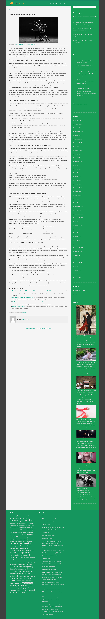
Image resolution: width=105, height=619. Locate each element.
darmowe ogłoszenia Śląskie (22, 520)
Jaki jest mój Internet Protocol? (83, 419)
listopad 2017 (78, 244)
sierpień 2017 (78, 255)
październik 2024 (79, 139)
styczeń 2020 (78, 210)
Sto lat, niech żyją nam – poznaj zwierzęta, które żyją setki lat (28, 301)
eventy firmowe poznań (28, 525)
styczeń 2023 (78, 176)
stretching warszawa (81, 68)
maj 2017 (77, 266)
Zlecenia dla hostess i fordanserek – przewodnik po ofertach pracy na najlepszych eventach (85, 60)
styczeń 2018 (78, 236)
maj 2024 (77, 146)
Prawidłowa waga (22, 573)
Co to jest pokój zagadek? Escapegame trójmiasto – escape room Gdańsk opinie (33, 290)
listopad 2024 (78, 135)
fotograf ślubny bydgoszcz (25, 527)
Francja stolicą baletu (47, 538)
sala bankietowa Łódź (18, 578)
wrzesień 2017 (78, 251)
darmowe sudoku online (17, 523)
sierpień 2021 (78, 191)
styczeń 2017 (78, 277)
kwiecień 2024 (78, 150)
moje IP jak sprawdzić (20, 552)
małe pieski (20, 548)
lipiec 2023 (77, 157)
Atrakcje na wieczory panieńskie (50, 555)
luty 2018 (77, 232)
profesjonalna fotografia (18, 576)
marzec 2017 (78, 274)
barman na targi (13, 516)
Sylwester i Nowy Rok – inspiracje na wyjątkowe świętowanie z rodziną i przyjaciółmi (51, 599)
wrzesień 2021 (78, 187)
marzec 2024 (78, 154)
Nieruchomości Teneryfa (82, 373)
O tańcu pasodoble (30, 328)
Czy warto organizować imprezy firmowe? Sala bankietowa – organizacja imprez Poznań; (86, 93)
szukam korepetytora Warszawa (25, 580)
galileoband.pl (32, 44)
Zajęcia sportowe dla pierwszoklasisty (85, 362)
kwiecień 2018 (78, 225)
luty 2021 (77, 202)
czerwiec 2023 (78, 161)
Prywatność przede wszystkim (83, 463)
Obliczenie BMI (45, 532)
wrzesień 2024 (78, 142)
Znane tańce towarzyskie (48, 521)
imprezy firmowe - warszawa (24, 532)
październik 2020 (79, 206)
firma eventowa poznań (14, 527)
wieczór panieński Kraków (16, 590)
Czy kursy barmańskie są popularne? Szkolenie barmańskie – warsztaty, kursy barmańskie (52, 592)
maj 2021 (77, 199)
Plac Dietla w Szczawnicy (18, 306)
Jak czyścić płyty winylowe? (48, 566)
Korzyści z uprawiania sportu (44, 328)
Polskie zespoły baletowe (82, 439)
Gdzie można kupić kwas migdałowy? (51, 518)
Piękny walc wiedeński (47, 614)
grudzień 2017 (78, 240)
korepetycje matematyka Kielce (20, 546)
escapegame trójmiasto (17, 525)
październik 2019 (79, 214)
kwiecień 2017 (78, 270)
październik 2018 (79, 217)
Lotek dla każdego (46, 524)
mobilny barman (30, 550)
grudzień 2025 (78, 124)
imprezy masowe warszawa (25, 541)
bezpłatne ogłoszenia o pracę (23, 518)
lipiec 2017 (77, 259)
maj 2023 (77, 165)
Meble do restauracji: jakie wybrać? (85, 65)
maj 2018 (77, 221)
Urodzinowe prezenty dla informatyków (22, 297)
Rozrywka (14, 10)
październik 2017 (79, 247)
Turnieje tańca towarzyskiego (49, 569)
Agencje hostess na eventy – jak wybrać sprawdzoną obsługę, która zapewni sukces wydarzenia (86, 81)
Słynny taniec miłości (81, 335)
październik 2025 (79, 131)
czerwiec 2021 (78, 195)
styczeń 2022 (78, 184)
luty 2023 (77, 172)
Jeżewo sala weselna (20, 543)
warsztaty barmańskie (15, 583)
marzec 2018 (78, 229)
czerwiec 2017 (78, 262)
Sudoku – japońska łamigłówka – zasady (86, 71)
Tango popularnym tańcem (48, 535)
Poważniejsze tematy (80, 290)
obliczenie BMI (19, 557)
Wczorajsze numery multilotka (21, 584)
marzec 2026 (78, 120)
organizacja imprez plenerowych (23, 562)
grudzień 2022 (78, 180)
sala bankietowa (31, 576)
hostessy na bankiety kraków (18, 530)
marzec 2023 (78, 169)
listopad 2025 (78, 127)
